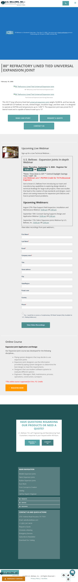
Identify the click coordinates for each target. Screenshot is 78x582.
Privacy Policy (35, 578)
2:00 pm (41, 169)
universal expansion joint (39, 102)
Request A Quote (55, 118)
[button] (75, 3)
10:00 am (28, 169)
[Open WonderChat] (72, 572)
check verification (63, 32)
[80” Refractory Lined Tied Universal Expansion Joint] (34, 86)
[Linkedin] (68, 579)
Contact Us (39, 126)
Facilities (44, 578)
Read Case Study (23, 118)
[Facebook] (64, 575)
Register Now (17, 388)
